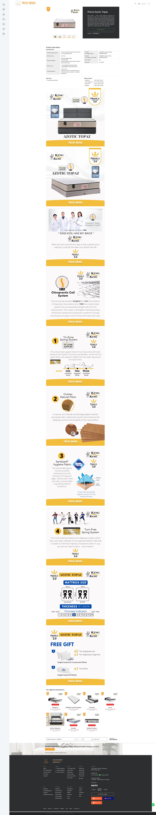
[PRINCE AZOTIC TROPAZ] (64, 20)
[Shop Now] (4, 14)
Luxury (110, 707)
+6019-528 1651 (104, 775)
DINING (56, 766)
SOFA (44, 766)
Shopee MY (97, 798)
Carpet (80, 788)
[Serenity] (73, 719)
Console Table (70, 774)
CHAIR (80, 766)
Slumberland (70, 788)
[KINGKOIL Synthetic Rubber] (73, 698)
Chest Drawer (58, 794)
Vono (68, 796)
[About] (4, 4)
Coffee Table (70, 770)
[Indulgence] (55, 698)
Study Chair (81, 772)
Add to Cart (96, 739)
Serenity (73, 728)
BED (44, 787)
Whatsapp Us (101, 29)
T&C (67, 808)
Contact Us (76, 808)
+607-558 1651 (95, 775)
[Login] (135, 4)
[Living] (4, 19)
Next (77, 36)
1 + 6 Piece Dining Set (60, 770)
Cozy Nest (69, 794)
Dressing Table (58, 798)
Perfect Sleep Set (55, 728)
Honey (68, 798)
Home (44, 808)
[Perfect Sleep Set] (55, 719)
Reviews (62, 808)
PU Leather (45, 774)
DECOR (80, 787)
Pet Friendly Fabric (47, 770)
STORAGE (57, 787)
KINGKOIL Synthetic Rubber (73, 707)
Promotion (56, 808)
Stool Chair (81, 776)
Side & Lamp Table (71, 776)
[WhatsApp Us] (99, 775)
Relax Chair (81, 768)
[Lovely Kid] (92, 698)
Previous (52, 36)
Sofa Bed (45, 776)
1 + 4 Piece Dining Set (60, 768)
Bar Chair (81, 778)
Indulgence (55, 707)
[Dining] (4, 24)
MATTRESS (69, 787)
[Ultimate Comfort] (92, 719)
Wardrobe (57, 788)
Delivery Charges (103, 794)
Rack (80, 796)
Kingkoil (68, 792)
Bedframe (45, 788)
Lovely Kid (92, 707)
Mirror (80, 794)
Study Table (70, 777)
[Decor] (4, 33)
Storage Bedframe (47, 790)
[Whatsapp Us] (153, 804)
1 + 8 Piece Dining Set (60, 772)
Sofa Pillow (81, 792)
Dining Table (70, 772)
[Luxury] (110, 698)
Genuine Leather (47, 772)
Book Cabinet (58, 792)
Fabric (44, 768)
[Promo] (4, 9)
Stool (80, 790)
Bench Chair (81, 774)
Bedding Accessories (48, 794)
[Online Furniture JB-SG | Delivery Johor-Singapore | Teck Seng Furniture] (29, 3)
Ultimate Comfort (92, 728)
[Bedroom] (4, 28)
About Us (50, 808)
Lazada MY (108, 798)
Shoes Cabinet (58, 796)
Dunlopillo (69, 790)
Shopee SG (97, 802)
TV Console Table (71, 768)
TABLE (68, 766)
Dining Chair (81, 770)
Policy (71, 808)
